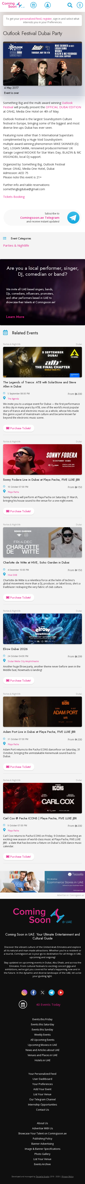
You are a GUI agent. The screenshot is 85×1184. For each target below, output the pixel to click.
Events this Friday (42, 1019)
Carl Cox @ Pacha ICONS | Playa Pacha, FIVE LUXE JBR (40, 818)
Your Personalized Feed (42, 1074)
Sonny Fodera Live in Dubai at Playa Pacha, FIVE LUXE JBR (41, 479)
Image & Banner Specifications (42, 1149)
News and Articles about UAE (42, 1050)
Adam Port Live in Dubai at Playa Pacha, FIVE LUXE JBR (39, 732)
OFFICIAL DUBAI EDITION (63, 107)
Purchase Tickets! (20, 428)
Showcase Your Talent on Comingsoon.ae (42, 1133)
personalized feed (30, 18)
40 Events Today (48, 1004)
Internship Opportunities (42, 1104)
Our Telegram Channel (42, 1099)
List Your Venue (42, 1094)
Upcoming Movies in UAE (42, 1045)
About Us (42, 1123)
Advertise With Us (42, 1128)
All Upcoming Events (42, 1040)
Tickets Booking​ (14, 197)
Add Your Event (42, 1089)
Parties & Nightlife (16, 245)
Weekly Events (42, 1034)
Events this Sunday (42, 1029)
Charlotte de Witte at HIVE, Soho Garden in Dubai (36, 562)
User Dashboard (42, 1079)
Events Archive (42, 1164)
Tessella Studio (42, 1176)
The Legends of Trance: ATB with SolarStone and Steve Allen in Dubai (39, 384)
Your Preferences (42, 1084)
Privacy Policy (68, 1176)
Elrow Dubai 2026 (15, 649)
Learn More (15, 316)
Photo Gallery (42, 1154)
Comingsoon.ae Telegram (39, 217)
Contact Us (42, 1109)
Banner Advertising (42, 1143)
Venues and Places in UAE (42, 1055)
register (47, 18)
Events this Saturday (42, 1024)
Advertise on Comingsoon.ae (70, 895)
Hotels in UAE (42, 1060)
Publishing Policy (42, 1138)
